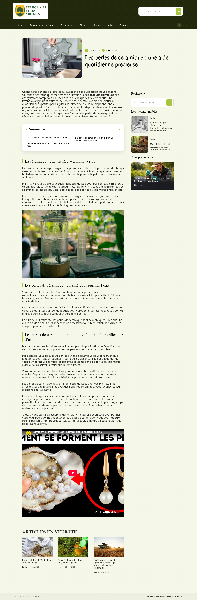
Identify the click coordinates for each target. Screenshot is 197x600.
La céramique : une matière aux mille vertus (47, 137)
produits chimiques (102, 95)
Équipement (111, 50)
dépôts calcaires (95, 107)
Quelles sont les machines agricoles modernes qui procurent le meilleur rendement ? (106, 563)
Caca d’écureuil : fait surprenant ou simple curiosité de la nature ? (161, 146)
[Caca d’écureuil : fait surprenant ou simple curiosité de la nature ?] (139, 144)
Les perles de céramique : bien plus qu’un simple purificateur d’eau (94, 139)
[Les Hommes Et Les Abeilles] (30, 11)
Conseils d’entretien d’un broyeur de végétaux (70, 561)
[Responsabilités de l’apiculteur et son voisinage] (37, 547)
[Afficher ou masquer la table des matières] (82, 129)
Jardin (24, 567)
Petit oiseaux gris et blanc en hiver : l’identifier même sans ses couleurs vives (161, 126)
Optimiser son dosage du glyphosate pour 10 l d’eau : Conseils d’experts (151, 179)
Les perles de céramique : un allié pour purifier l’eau (48, 144)
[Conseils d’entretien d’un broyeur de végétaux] (73, 547)
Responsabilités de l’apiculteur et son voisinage (37, 561)
